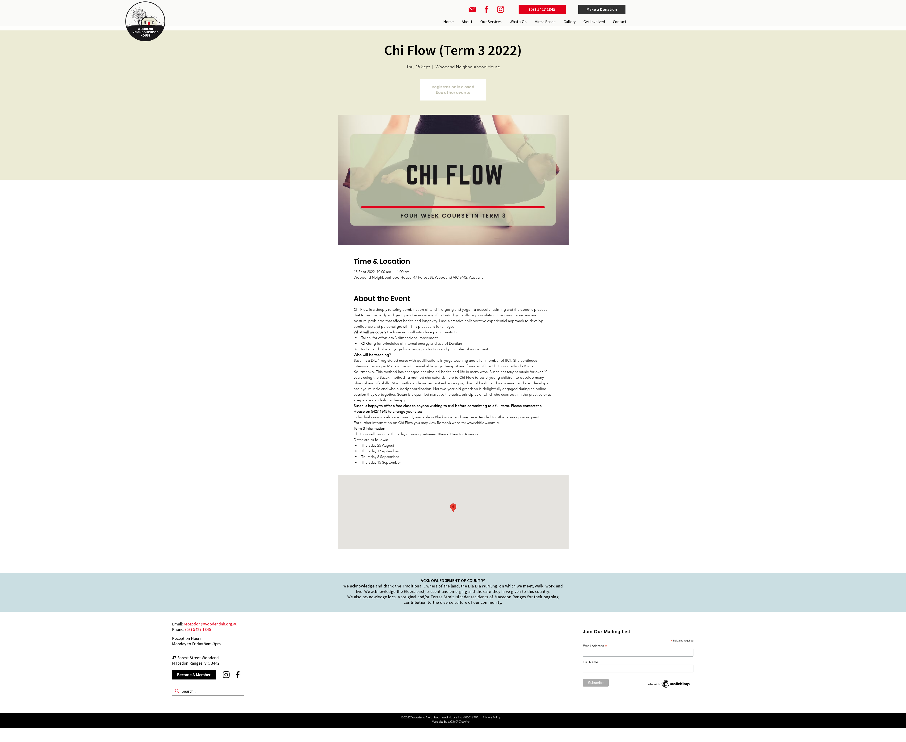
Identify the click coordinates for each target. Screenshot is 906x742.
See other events (453, 92)
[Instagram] (226, 674)
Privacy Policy (491, 717)
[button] (490, 21)
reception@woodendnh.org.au (210, 624)
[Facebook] (237, 674)
